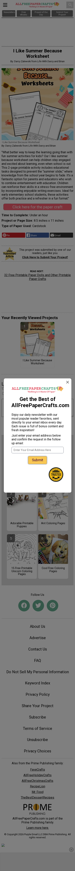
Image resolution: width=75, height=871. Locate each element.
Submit (37, 460)
